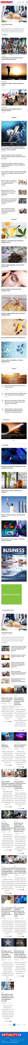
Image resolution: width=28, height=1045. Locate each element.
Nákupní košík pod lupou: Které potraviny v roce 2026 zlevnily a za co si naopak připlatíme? (8, 192)
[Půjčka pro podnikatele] (14, 133)
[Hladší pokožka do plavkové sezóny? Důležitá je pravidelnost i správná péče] (5, 681)
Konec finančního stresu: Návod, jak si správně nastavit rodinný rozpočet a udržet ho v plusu (13, 156)
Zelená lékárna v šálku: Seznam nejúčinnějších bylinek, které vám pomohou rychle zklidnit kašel (14, 410)
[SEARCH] (23, 2)
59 (11, 1024)
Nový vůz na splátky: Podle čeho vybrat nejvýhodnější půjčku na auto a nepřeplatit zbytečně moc (13, 165)
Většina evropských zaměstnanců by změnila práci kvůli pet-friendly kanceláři (19, 673)
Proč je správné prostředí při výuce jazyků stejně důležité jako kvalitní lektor (20, 785)
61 (16, 1024)
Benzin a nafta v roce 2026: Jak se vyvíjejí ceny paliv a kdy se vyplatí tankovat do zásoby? (9, 182)
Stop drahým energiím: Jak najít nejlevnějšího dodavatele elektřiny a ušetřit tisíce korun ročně (13, 173)
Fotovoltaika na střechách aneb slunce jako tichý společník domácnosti (19, 701)
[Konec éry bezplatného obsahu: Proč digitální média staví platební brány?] (7, 814)
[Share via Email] (10, 721)
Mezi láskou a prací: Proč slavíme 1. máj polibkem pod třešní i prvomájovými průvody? (7, 998)
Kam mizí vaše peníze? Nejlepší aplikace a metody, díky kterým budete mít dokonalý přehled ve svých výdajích (13, 148)
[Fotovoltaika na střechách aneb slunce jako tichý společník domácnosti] (20, 689)
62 (19, 1024)
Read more (4, 34)
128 (24, 1024)
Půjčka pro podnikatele (9, 142)
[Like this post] (4, 721)
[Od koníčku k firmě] (14, 14)
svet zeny (4, 703)
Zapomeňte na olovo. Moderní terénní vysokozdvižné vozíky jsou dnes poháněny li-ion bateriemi (9, 201)
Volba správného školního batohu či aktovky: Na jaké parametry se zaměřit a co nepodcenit (8, 211)
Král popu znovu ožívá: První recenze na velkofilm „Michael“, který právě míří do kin (7, 954)
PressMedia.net (5, 1040)
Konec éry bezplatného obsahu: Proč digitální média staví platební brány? (7, 826)
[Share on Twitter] (7, 721)
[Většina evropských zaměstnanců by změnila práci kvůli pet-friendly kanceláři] (5, 673)
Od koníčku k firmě (6, 24)
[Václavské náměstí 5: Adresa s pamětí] (20, 736)
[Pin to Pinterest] (9, 721)
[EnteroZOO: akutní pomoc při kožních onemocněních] (14, 377)
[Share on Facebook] (6, 721)
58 (9, 1024)
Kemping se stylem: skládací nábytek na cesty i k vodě (18, 656)
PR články (9, 1041)
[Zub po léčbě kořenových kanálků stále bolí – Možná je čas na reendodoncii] (7, 773)
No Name (5, 144)
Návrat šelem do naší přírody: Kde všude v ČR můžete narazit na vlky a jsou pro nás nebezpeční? (20, 954)
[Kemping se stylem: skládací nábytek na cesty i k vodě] (14, 75)
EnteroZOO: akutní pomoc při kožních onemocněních (7, 699)
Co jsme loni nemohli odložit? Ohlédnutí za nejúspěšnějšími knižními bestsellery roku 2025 (7, 871)
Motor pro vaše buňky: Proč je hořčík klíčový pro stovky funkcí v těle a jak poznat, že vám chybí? (15, 402)
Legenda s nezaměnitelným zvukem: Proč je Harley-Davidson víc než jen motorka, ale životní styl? (14, 435)
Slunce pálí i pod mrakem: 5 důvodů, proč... (13, 337)
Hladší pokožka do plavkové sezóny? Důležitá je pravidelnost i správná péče (18, 680)
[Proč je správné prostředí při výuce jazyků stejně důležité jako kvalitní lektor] (20, 773)
